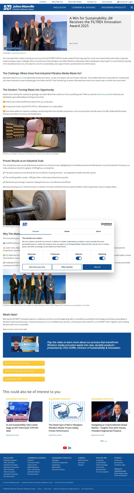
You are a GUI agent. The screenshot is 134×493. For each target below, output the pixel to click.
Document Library (58, 469)
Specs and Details (33, 469)
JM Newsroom (101, 469)
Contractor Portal (33, 463)
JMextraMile (56, 467)
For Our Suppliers (102, 472)
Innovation (100, 460)
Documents (107, 2)
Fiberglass (55, 460)
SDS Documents (9, 476)
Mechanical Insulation (11, 467)
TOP (102, 441)
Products (30, 460)
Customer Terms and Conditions (64, 482)
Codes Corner (32, 465)
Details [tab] (67, 231)
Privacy (39, 489)
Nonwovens (56, 465)
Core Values (100, 467)
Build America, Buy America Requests (121, 474)
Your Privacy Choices (87, 489)
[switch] (55, 258)
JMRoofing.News (33, 467)
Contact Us (92, 2)
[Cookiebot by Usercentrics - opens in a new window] (102, 224)
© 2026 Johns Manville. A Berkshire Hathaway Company (19, 489)
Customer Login (126, 2)
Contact (118, 458)
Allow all (97, 267)
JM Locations (118, 463)
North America (83, 460)
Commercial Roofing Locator (11, 482)
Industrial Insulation (11, 465)
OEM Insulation (9, 469)
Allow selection (67, 267)
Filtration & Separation (60, 463)
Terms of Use (47, 489)
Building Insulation (10, 460)
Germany (81, 463)
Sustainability (101, 463)
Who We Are (57, 2)
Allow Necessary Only (37, 267)
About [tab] (98, 231)
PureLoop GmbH (106, 94)
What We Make (74, 2)
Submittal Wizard (33, 472)
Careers (43, 2)
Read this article (12, 435)
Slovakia (81, 465)
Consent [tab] (35, 231)
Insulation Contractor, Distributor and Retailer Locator (37, 482)
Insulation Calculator (11, 474)
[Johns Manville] (19, 7)
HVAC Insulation (9, 463)
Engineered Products (13, 48)
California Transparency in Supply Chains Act (66, 489)
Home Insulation (9, 472)
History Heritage (102, 465)
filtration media (21, 78)
